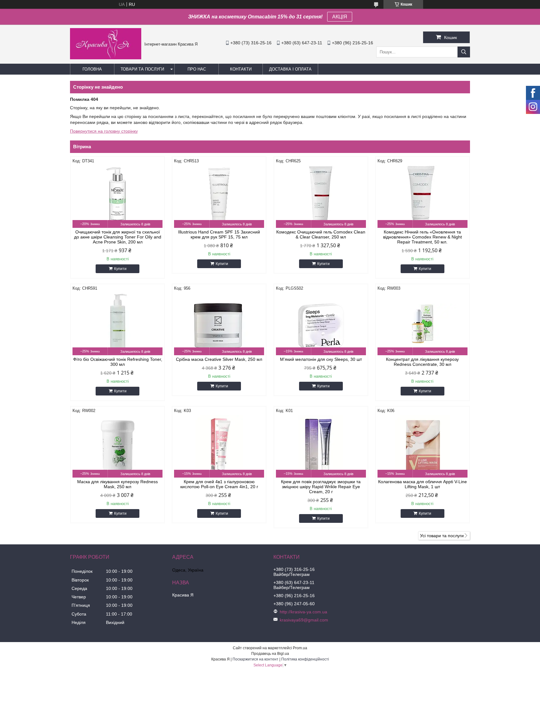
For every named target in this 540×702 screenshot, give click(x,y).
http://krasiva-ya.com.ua (303, 611)
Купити (120, 269)
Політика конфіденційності (305, 659)
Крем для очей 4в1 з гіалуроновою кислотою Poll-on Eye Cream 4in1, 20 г (219, 484)
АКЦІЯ (339, 16)
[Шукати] (464, 52)
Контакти (241, 69)
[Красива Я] (105, 57)
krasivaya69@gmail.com (304, 619)
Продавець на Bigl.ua (270, 653)
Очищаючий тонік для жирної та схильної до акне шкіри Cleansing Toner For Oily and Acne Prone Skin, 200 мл (117, 236)
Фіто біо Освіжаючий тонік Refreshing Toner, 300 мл (117, 362)
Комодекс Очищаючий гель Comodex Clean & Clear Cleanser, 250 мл (320, 234)
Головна (92, 69)
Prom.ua (300, 648)
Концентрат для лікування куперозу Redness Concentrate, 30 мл (422, 362)
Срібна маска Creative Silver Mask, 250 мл (219, 359)
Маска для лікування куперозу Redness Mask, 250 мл (117, 484)
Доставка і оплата (290, 69)
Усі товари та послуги (442, 535)
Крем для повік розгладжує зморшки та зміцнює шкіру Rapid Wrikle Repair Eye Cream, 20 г (321, 486)
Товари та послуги (142, 69)
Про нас (197, 69)
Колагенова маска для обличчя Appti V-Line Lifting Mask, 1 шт (422, 484)
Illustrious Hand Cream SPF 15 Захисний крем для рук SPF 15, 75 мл (219, 234)
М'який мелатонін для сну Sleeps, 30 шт (321, 359)
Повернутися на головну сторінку (104, 131)
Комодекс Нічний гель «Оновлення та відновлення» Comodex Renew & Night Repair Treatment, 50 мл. (422, 236)
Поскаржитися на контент (255, 659)
